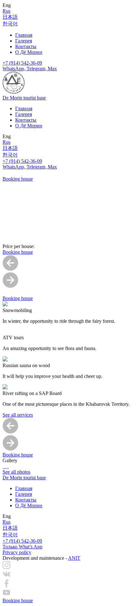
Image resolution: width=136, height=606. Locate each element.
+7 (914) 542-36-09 (22, 63)
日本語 (10, 17)
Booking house (18, 179)
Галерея (23, 40)
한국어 (10, 23)
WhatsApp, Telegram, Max (30, 68)
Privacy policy (17, 552)
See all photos (16, 472)
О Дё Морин (28, 52)
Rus (6, 11)
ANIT (74, 558)
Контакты (25, 46)
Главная (23, 35)
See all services (18, 415)
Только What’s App (22, 546)
